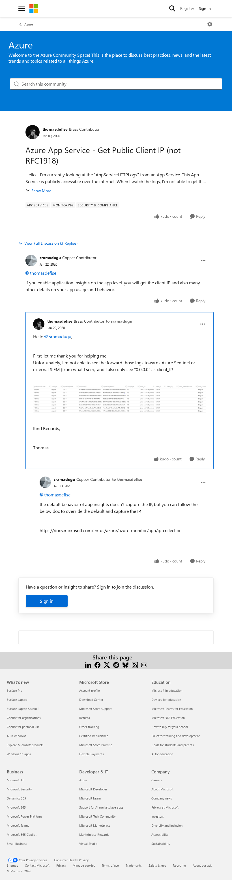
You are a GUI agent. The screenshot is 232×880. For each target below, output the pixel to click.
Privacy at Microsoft (165, 807)
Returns (84, 718)
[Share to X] (107, 664)
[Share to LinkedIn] (88, 664)
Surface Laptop (17, 699)
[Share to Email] (144, 664)
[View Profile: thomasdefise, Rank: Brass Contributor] (32, 132)
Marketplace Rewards (94, 834)
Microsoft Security (19, 789)
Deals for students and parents (172, 745)
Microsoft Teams (18, 825)
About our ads (202, 865)
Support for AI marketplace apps (101, 807)
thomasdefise (55, 129)
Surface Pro (14, 690)
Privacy (61, 865)
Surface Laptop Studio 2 (23, 708)
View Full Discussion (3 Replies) (51, 243)
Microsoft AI (15, 780)
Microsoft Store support (95, 708)
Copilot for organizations (24, 718)
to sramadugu (119, 321)
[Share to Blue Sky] (125, 664)
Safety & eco (157, 865)
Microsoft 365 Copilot (21, 834)
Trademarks (134, 865)
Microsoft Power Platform (24, 816)
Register (187, 8)
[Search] (172, 8)
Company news (161, 798)
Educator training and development (175, 736)
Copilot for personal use (23, 727)
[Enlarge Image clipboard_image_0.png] (119, 398)
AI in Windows (16, 736)
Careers (156, 780)
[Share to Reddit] (116, 664)
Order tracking (89, 727)
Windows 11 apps (19, 754)
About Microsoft (162, 789)
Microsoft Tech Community (97, 816)
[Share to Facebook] (97, 664)
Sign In (205, 8)
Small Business (17, 843)
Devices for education (166, 699)
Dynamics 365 (16, 798)
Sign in (46, 601)
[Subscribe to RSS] (135, 664)
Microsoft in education (166, 690)
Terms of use (110, 865)
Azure (28, 24)
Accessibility (159, 834)
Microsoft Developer (93, 789)
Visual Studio (88, 843)
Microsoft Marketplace (94, 825)
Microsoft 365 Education (168, 718)
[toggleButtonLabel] (210, 24)
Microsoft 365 (16, 807)
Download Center (91, 699)
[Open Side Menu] (22, 8)
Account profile (89, 690)
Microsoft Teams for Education (172, 708)
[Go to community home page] (33, 8)
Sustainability (160, 843)
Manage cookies (84, 865)
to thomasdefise (127, 479)
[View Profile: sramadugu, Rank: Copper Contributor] (31, 260)
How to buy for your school (169, 727)
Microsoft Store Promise (95, 745)
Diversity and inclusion (166, 825)
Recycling (179, 865)
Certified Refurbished (93, 736)
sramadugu (50, 257)
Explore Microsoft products (25, 745)
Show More (41, 190)
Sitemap (12, 865)
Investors (157, 816)
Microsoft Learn (90, 798)
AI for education (162, 754)
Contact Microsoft (37, 865)
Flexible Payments (91, 754)
